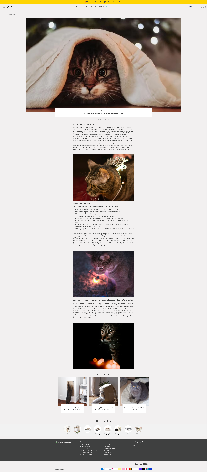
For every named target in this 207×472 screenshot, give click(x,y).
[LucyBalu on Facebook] (131, 446)
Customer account (85, 444)
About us (119, 7)
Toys (128, 434)
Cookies (106, 450)
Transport (118, 434)
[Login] (203, 7)
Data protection (108, 454)
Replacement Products (86, 454)
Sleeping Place (108, 434)
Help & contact (84, 448)
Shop (78, 7)
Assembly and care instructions (88, 450)
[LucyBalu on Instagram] (133, 446)
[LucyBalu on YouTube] (138, 446)
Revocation (107, 446)
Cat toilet (87, 434)
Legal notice (107, 444)
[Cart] (205, 7)
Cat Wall (67, 434)
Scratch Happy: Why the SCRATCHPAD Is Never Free (72, 409)
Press (81, 456)
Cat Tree (77, 434)
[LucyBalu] (7, 7)
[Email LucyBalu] (129, 446)
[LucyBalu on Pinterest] (135, 446)
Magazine (109, 7)
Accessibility (107, 452)
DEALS (101, 7)
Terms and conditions (110, 448)
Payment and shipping (86, 452)
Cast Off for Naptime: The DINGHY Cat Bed (134, 409)
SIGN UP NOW (67, 460)
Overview (12, 14)
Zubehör (138, 434)
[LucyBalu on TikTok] (136, 446)
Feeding (97, 434)
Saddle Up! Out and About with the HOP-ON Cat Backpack (103, 409)
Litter (87, 7)
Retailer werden (84, 458)
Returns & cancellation (86, 446)
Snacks (94, 7)
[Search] (201, 7)
